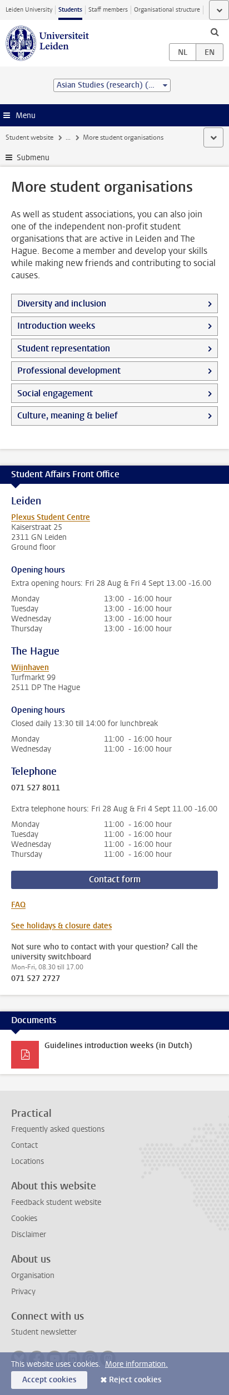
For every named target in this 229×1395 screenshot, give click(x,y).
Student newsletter (44, 1332)
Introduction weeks (56, 325)
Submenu (33, 157)
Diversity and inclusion (61, 303)
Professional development (69, 370)
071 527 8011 (35, 788)
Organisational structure (167, 10)
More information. (136, 1364)
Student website (29, 137)
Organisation (32, 1275)
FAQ (18, 905)
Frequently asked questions (57, 1129)
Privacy (23, 1291)
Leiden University (29, 10)
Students (70, 10)
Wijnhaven (30, 667)
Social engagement (55, 393)
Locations (27, 1161)
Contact (24, 1145)
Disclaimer (28, 1234)
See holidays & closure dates (61, 926)
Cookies (24, 1218)
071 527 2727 (35, 979)
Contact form (115, 879)
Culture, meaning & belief (67, 415)
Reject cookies (135, 1379)
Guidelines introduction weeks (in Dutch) (118, 1045)
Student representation (63, 348)
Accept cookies (49, 1379)
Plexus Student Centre (50, 517)
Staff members (108, 10)
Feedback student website (56, 1202)
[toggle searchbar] (214, 31)
